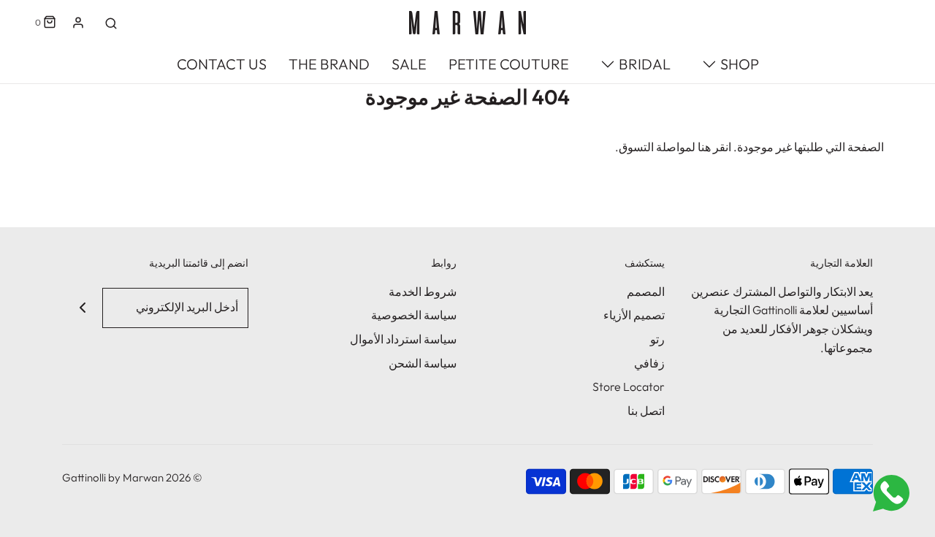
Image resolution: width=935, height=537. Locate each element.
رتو (657, 339)
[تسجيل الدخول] (78, 22)
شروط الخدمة (423, 291)
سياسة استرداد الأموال (403, 339)
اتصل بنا (646, 410)
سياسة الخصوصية (414, 315)
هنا (704, 147)
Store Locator (628, 386)
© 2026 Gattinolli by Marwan (132, 477)
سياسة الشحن (423, 363)
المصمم (646, 291)
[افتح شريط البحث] (111, 23)
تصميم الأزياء (634, 315)
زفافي (649, 363)
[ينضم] (82, 308)
